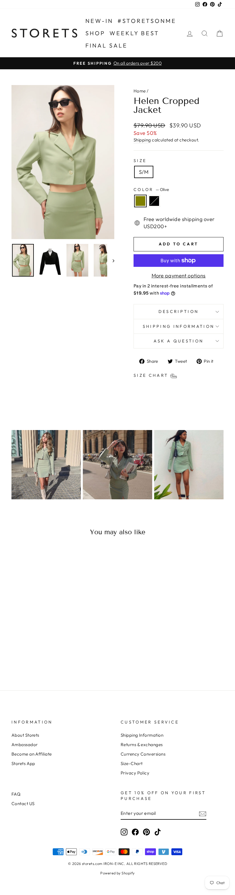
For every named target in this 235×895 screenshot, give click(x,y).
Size (140, 160)
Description (178, 311)
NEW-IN (99, 20)
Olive (140, 201)
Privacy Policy (135, 773)
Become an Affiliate (31, 754)
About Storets (25, 735)
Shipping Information (142, 735)
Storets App (23, 763)
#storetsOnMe (146, 20)
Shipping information (178, 326)
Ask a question (178, 341)
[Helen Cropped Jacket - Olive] (31, 656)
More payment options (179, 275)
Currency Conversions (143, 754)
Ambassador (24, 744)
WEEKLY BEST (134, 33)
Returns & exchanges (142, 744)
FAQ (15, 794)
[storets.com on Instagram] (124, 831)
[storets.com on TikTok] (157, 831)
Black (154, 201)
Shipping (142, 140)
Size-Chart (132, 763)
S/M (143, 172)
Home (140, 91)
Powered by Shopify (117, 873)
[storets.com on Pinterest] (146, 831)
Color (151, 189)
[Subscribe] (202, 813)
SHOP (95, 33)
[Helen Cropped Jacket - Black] (39, 656)
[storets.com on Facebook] (135, 831)
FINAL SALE (106, 45)
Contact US (23, 803)
